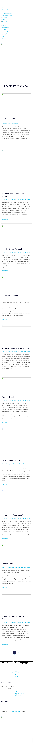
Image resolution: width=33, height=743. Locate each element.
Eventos (4, 17)
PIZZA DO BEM (8, 119)
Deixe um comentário (8, 122)
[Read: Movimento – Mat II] (16, 284)
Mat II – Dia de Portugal (12, 249)
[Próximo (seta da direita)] (5, 742)
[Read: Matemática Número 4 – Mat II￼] (16, 335)
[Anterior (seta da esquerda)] (1, 742)
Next (16, 655)
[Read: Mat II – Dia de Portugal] (16, 235)
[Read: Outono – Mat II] (16, 552)
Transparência (8, 13)
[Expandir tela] (5, 740)
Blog (3, 19)
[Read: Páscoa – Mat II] (16, 385)
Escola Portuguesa (21, 122)
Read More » (5, 144)
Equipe (6, 12)
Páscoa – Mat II (8, 397)
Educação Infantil (7, 15)
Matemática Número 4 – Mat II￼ (16, 348)
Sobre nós (5, 10)
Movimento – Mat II (10, 296)
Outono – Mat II (8, 564)
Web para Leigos (17, 711)
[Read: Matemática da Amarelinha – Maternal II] (16, 170)
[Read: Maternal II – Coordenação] (16, 501)
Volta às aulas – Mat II (11, 460)
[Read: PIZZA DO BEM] (16, 104)
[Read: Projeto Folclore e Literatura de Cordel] (16, 603)
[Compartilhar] (8, 740)
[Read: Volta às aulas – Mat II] (16, 442)
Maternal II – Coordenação (13, 515)
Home (4, 8)
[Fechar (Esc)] (12, 740)
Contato (4, 21)
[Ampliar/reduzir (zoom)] (1, 740)
